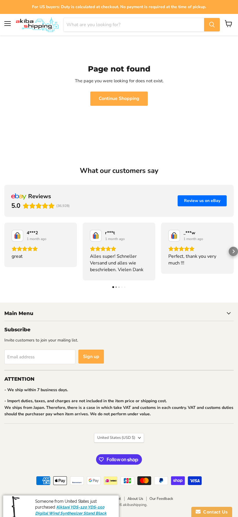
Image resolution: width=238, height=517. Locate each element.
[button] (4, 251)
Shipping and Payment (102, 498)
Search (70, 498)
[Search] (212, 24)
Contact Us (214, 511)
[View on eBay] (17, 235)
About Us (135, 498)
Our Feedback (161, 498)
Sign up (91, 356)
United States (116, 437)
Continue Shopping (119, 98)
